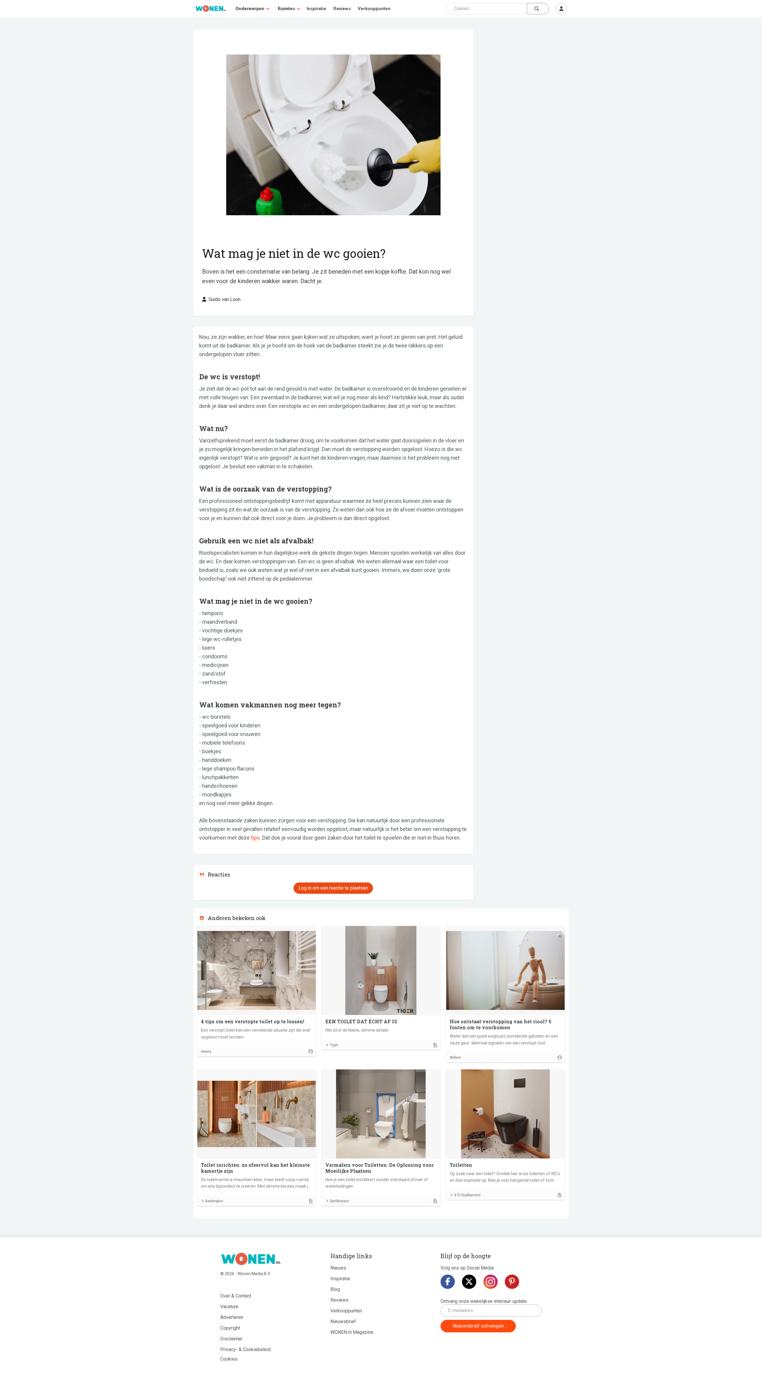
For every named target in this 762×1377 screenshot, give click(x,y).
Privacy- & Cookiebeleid (245, 1349)
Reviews (342, 8)
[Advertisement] (524, 73)
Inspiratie (316, 8)
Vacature (229, 1306)
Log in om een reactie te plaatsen (333, 888)
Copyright (230, 1328)
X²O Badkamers (467, 1195)
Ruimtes (286, 8)
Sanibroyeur (339, 1201)
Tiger (334, 1045)
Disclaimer (231, 1339)
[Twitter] (469, 1282)
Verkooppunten (374, 8)
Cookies (229, 1359)
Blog (335, 1289)
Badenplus (214, 1201)
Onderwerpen (249, 8)
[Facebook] (448, 1282)
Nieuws (338, 1268)
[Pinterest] (512, 1282)
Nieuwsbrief (343, 1321)
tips (255, 838)
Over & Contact (235, 1296)
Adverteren (231, 1317)
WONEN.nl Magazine (351, 1332)
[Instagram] (490, 1282)
